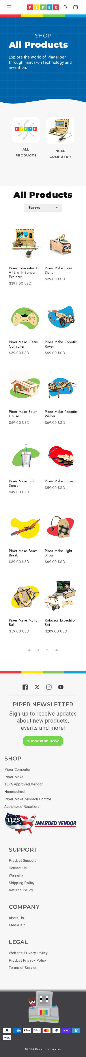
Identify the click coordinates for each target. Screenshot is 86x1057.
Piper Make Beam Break (23, 553)
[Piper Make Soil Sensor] (25, 458)
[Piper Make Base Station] (61, 245)
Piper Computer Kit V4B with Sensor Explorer (24, 272)
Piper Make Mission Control (27, 799)
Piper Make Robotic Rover (61, 344)
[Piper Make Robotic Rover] (61, 319)
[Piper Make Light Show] (61, 528)
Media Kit (17, 925)
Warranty (16, 875)
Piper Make (14, 777)
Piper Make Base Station (59, 270)
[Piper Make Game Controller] (25, 319)
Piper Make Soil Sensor (21, 483)
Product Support (22, 860)
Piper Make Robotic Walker (61, 414)
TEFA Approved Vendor (23, 784)
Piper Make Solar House (23, 414)
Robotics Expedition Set (61, 622)
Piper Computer (17, 769)
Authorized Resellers (22, 807)
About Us (16, 918)
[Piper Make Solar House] (25, 389)
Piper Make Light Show (58, 553)
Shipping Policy (22, 883)
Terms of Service (23, 968)
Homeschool (14, 792)
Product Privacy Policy (28, 960)
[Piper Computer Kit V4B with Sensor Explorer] (25, 245)
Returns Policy (21, 890)
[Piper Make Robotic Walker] (61, 389)
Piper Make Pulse (59, 481)
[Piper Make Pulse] (61, 458)
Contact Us (18, 868)
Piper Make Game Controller (23, 344)
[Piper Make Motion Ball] (25, 597)
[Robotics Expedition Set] (61, 597)
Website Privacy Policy (28, 953)
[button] (9, 7)
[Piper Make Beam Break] (25, 528)
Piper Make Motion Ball (24, 622)
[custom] (25, 687)
